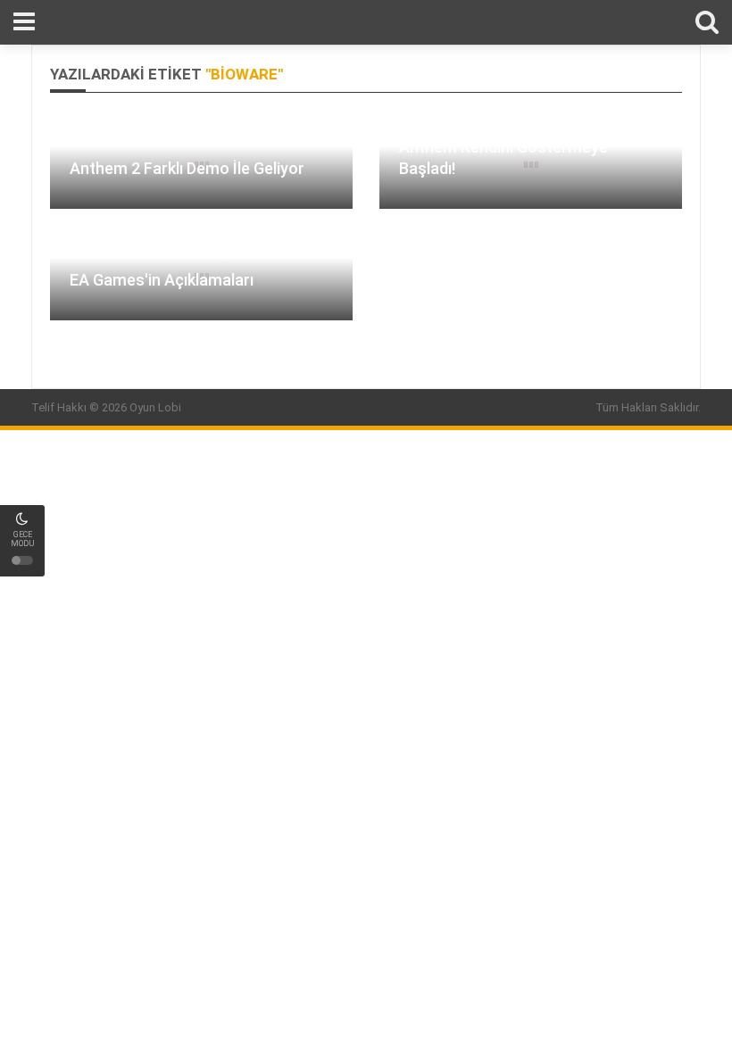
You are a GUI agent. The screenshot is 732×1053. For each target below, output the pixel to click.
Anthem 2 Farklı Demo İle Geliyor (187, 168)
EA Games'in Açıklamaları (162, 279)
